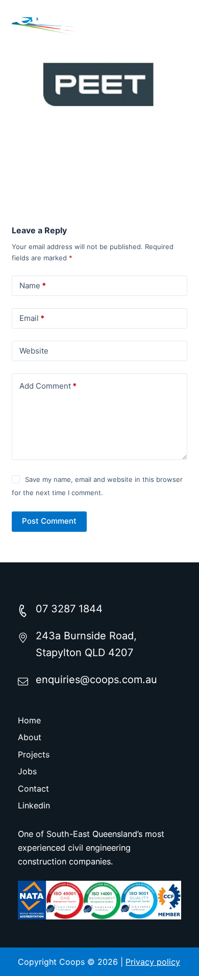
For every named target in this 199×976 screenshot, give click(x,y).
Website (33, 351)
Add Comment (48, 386)
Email (31, 318)
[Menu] (179, 20)
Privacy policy (153, 962)
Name (32, 285)
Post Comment (49, 521)
